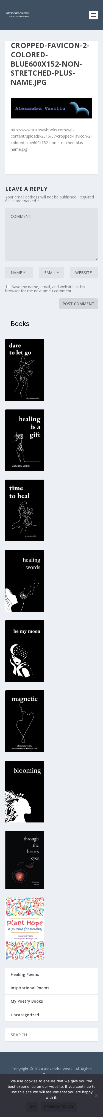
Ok (32, 1106)
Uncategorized (25, 1014)
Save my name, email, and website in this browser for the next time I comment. (45, 288)
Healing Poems (25, 974)
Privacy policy (59, 1106)
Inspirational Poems (30, 987)
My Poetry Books (27, 1001)
